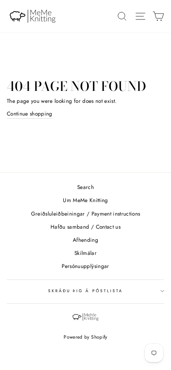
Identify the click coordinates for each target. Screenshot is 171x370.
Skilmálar (85, 253)
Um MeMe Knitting (85, 200)
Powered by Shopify (85, 337)
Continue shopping (29, 114)
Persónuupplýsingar (85, 266)
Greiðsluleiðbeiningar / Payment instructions (85, 214)
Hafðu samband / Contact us (85, 227)
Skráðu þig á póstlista (85, 291)
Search (85, 187)
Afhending (85, 240)
